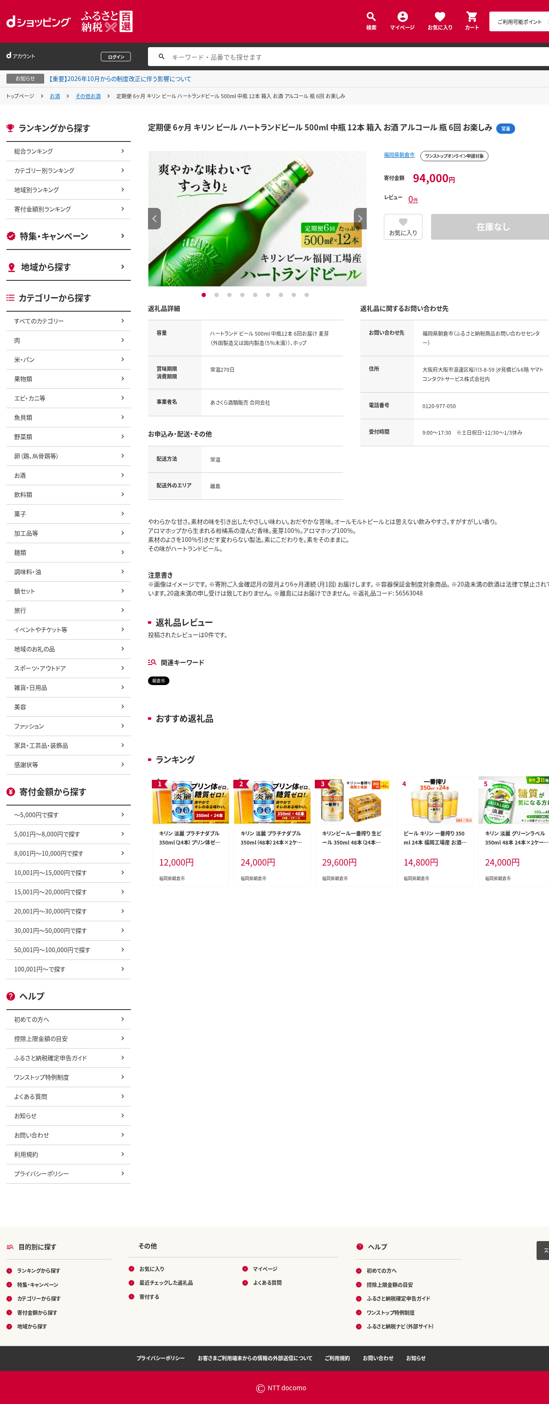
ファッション (29, 726)
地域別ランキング (36, 189)
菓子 (20, 513)
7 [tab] (282, 295)
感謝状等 (26, 764)
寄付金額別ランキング (42, 208)
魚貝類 (23, 417)
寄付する (149, 1296)
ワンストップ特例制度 (41, 1077)
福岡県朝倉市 (399, 154)
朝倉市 (158, 680)
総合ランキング (33, 151)
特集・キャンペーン (54, 236)
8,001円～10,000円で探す (49, 853)
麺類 (20, 552)
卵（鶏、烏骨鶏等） (36, 455)
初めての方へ (31, 1019)
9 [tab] (308, 295)
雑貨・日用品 (30, 687)
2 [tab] (218, 295)
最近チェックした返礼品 (166, 1282)
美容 (20, 706)
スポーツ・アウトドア (40, 668)
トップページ (20, 95)
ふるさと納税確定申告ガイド (50, 1057)
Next (360, 218)
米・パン (24, 359)
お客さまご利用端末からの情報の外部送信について (255, 1358)
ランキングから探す (38, 1270)
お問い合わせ (31, 1134)
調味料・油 (27, 571)
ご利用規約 (337, 1358)
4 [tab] (243, 295)
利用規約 (26, 1154)
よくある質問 (30, 1096)
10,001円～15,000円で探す (50, 872)
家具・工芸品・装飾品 (41, 745)
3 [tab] (230, 295)
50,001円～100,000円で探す (52, 949)
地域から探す (46, 267)
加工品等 (26, 533)
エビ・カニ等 (29, 398)
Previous (154, 218)
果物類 (23, 378)
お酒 (55, 95)
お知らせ (25, 1115)
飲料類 (23, 494)
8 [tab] (295, 295)
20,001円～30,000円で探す (50, 911)
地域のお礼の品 (34, 648)
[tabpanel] (257, 218)
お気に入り (440, 27)
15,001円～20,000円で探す (50, 891)
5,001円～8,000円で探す (47, 834)
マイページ (402, 27)
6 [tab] (269, 295)
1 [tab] (205, 295)
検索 (371, 27)
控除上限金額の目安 (41, 1038)
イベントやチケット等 (40, 629)
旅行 (20, 610)
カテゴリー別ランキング (44, 170)
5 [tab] (256, 295)
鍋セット (24, 590)
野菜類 (23, 436)
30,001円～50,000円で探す (50, 930)
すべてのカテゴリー (39, 320)
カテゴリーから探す (39, 1298)
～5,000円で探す (36, 814)
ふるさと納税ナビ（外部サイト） (400, 1326)
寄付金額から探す (37, 1312)
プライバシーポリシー (41, 1173)
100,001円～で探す (40, 969)
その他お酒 (88, 95)
